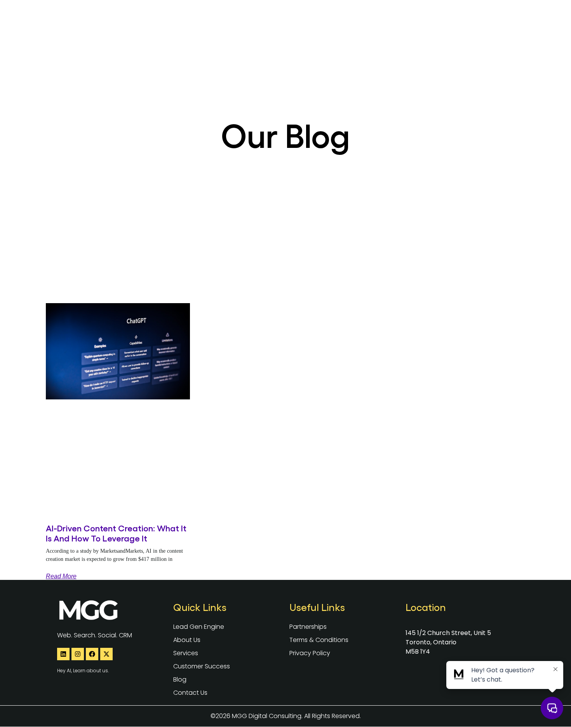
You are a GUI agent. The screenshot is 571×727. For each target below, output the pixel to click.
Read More (61, 576)
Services (353, 17)
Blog (461, 17)
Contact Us (496, 17)
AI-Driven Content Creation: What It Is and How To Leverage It (116, 532)
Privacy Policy (309, 653)
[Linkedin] (63, 654)
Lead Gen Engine (264, 17)
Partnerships (308, 626)
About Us (315, 17)
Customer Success (414, 17)
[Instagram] (77, 654)
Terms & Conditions (318, 639)
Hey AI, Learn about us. (83, 670)
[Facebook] (92, 654)
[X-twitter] (106, 654)
